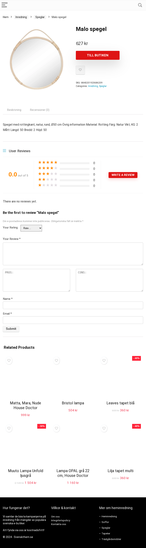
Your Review (12, 239)
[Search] (140, 5)
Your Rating (10, 227)
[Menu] (4, 5)
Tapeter (106, 533)
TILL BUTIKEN (97, 55)
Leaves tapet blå (120, 403)
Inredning (21, 17)
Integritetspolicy (60, 520)
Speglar (40, 17)
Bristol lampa (73, 403)
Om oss (55, 516)
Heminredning (109, 516)
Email (7, 313)
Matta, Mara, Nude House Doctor (25, 405)
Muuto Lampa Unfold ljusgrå (25, 473)
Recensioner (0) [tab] (39, 109)
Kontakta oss (58, 524)
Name (8, 299)
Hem (6, 17)
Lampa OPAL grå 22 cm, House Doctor (72, 473)
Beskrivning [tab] (14, 109)
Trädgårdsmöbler (111, 539)
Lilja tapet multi (120, 470)
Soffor (105, 522)
